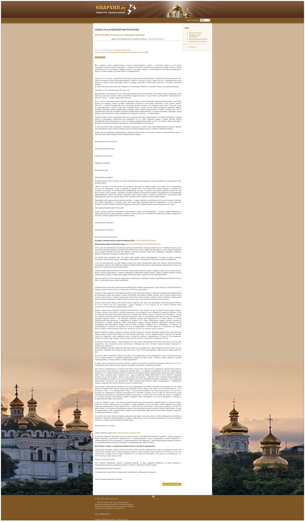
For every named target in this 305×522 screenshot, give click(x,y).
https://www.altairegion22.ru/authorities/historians (143, 244)
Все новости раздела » (172, 484)
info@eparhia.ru (104, 514)
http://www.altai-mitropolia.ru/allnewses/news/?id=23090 (128, 52)
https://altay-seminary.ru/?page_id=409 (126, 433)
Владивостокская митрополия (194, 36)
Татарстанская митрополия (198, 41)
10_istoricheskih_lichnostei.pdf (145, 240)
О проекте (192, 47)
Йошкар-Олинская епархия (198, 39)
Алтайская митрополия (122, 50)
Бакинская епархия (195, 33)
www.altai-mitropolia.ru (157, 39)
